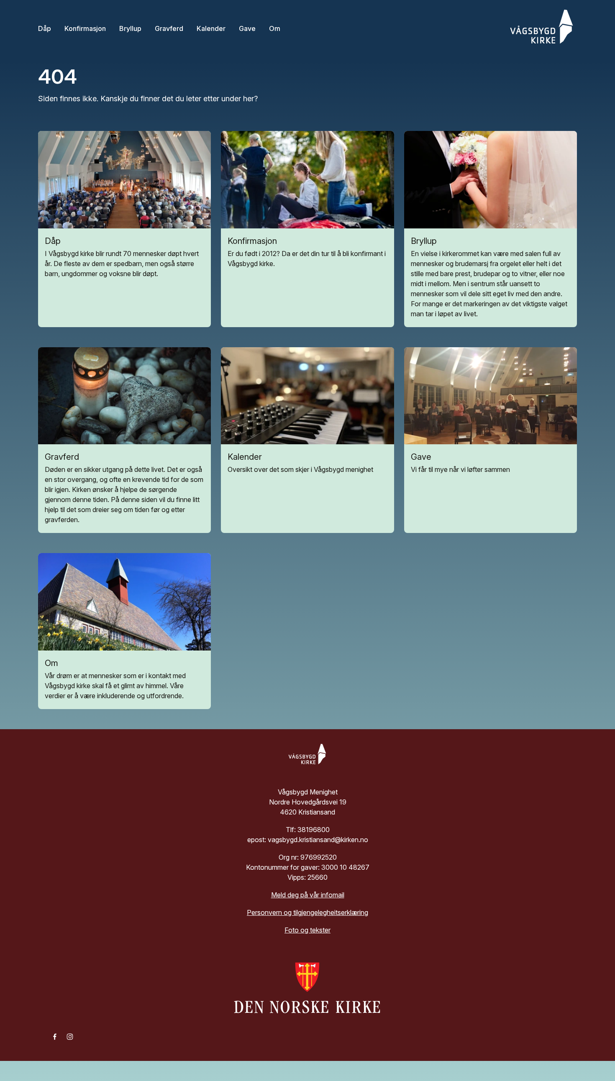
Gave (247, 28)
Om (274, 28)
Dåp (44, 28)
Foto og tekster (307, 930)
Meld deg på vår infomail (307, 895)
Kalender (211, 28)
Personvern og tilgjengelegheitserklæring (307, 912)
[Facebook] (54, 1036)
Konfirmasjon (85, 28)
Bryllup (130, 28)
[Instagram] (70, 1036)
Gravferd (169, 28)
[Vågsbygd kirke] (539, 28)
